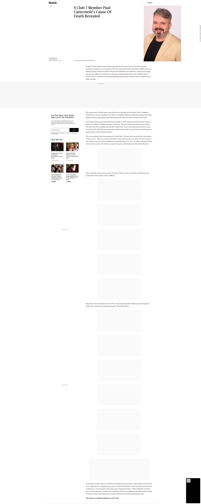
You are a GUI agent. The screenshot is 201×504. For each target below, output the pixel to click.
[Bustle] (53, 2)
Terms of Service (74, 132)
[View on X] (119, 158)
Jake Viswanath (53, 58)
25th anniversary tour (107, 486)
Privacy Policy (55, 133)
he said (122, 489)
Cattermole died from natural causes (117, 76)
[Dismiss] (198, 480)
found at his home (91, 71)
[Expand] (188, 480)
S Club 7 (118, 122)
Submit (74, 130)
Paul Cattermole (112, 66)
